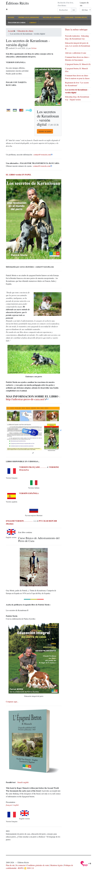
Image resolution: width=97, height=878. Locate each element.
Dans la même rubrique (76, 29)
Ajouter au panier (44, 131)
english (26, 782)
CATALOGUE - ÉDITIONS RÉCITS (76, 17)
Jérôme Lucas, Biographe (28, 17)
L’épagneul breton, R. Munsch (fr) (78, 64)
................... (19, 521)
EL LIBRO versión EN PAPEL (18, 174)
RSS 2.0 (30, 868)
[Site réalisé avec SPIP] (86, 863)
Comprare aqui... (12, 701)
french (20, 782)
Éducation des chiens (16, 22)
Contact (32, 22)
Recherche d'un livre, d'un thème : (66, 4)
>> (74, 9)
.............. (32, 467)
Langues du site (84, 4)
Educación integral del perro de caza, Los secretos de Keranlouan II (77, 46)
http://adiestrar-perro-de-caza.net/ (25, 399)
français (9, 805)
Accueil (11, 17)
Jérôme (34, 48)
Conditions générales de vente (38, 865)
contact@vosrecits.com (42, 154)
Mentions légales (56, 865)
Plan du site (10, 865)
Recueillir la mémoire (52, 17)
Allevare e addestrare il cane (75, 53)
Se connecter (20, 865)
